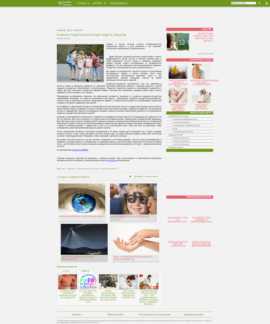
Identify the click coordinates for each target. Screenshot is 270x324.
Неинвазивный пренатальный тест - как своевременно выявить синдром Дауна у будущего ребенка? (149, 297)
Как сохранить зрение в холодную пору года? (178, 83)
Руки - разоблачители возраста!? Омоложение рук (133, 257)
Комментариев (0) (63, 38)
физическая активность (109, 168)
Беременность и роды (178, 116)
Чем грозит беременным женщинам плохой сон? (128, 294)
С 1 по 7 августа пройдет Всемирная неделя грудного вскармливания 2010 (88, 296)
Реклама (76, 314)
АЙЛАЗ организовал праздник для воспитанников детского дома (108, 295)
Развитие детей (176, 147)
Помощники (117, 3)
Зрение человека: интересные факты (82, 216)
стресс (63, 168)
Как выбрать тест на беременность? (178, 219)
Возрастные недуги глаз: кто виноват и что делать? (203, 37)
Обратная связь (115, 314)
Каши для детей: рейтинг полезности (178, 244)
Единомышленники (193, 314)
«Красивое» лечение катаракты (201, 106)
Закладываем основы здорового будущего (178, 107)
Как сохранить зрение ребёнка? (130, 216)
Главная (61, 30)
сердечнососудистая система (88, 168)
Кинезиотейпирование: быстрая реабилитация (204, 82)
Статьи (81, 3)
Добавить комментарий (146, 176)
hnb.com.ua (112, 160)
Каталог (97, 3)
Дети (69, 30)
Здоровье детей (176, 135)
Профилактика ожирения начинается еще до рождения (67, 294)
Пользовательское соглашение (154, 314)
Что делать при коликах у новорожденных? (201, 219)
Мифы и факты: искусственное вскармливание (201, 244)
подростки (71, 168)
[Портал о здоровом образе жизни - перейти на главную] (64, 6)
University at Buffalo (79, 150)
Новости (78, 30)
